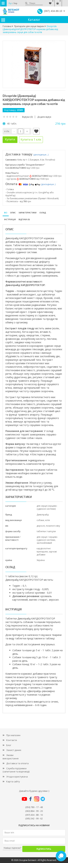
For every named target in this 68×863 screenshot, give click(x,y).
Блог (8, 745)
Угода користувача (17, 776)
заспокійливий (44, 542)
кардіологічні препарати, (44, 550)
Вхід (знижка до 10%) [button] (65, 1)
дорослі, (41, 525)
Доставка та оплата (17, 763)
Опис (13, 212)
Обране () (50, 1)
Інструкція (10, 219)
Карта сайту (13, 781)
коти (47, 520)
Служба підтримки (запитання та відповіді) (16, 770)
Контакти (11, 740)
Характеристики (27, 212)
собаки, (41, 520)
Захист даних (13, 750)
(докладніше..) (48, 184)
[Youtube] (24, 798)
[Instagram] (36, 798)
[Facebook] (30, 798)
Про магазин (13, 735)
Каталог (34, 19)
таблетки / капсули (46, 531)
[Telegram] (42, 798)
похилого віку (53, 525)
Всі (5, 212)
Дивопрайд (42, 514)
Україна (41, 560)
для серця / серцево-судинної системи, (47, 538)
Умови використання (10, 757)
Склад (42, 212)
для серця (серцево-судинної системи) (47, 507)
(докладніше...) (40, 154)
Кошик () (58, 1)
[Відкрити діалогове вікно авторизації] (36, 131)
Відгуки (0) (24, 219)
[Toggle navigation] (3, 3)
